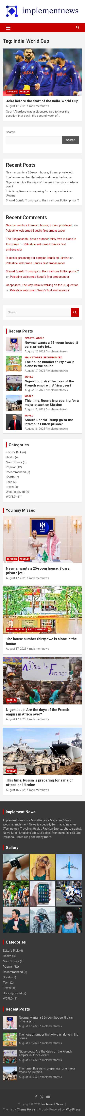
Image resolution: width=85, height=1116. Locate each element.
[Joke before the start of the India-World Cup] (42, 72)
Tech (9, 482)
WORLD (24, 91)
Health (10, 457)
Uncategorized (15, 492)
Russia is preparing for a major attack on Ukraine (37, 258)
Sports (12, 91)
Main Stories (33, 357)
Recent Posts (21, 331)
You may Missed (20, 510)
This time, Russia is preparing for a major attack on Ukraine (52, 402)
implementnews (39, 106)
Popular (11, 467)
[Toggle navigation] (8, 27)
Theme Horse (26, 1109)
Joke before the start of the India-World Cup (42, 101)
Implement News (52, 1104)
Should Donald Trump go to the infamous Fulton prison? (42, 200)
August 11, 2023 (16, 106)
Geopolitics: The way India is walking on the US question (42, 285)
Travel (10, 487)
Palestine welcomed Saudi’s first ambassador (35, 230)
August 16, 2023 (35, 409)
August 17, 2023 (35, 351)
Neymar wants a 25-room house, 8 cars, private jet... (40, 225)
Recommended (52, 357)
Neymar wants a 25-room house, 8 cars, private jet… (40, 172)
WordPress (73, 1109)
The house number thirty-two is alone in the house (39, 177)
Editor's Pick (14, 452)
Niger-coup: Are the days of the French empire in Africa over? (49, 383)
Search (10, 132)
